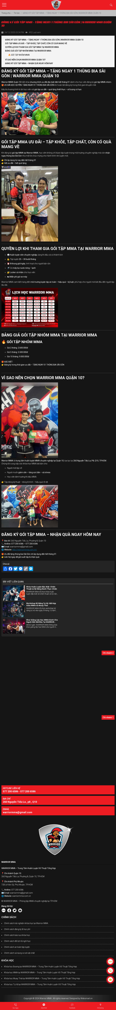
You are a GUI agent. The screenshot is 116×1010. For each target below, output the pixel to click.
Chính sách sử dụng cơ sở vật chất (19, 953)
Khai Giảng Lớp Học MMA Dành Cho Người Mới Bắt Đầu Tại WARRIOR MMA (42, 621)
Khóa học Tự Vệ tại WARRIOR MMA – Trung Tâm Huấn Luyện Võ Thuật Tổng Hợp (40, 984)
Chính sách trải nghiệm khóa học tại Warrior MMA (26, 923)
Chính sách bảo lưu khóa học (17, 935)
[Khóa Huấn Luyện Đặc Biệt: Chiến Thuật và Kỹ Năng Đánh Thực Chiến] (14, 593)
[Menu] (4, 5)
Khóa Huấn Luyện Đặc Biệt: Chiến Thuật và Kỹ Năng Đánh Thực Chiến (41, 588)
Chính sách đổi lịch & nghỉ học (17, 941)
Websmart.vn (87, 998)
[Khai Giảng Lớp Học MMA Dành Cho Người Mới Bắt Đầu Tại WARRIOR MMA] (14, 626)
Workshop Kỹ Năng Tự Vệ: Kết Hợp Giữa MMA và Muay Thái (41, 604)
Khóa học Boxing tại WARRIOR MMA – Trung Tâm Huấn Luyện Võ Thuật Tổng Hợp (40, 966)
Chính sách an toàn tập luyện (17, 947)
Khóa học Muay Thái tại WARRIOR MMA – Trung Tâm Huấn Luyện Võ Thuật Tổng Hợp (42, 978)
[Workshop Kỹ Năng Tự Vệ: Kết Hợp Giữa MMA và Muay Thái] (14, 609)
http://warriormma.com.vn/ (24, 550)
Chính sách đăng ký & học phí (17, 929)
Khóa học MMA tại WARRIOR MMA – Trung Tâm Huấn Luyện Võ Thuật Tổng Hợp (39, 972)
